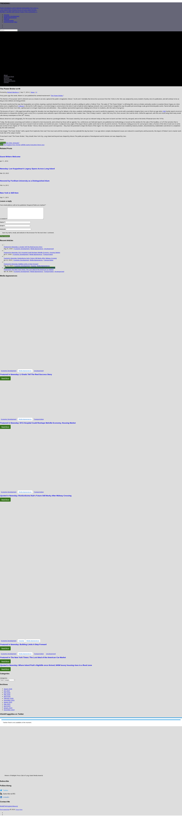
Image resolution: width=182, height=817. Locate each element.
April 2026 (7, 696)
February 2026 (8, 698)
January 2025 (8, 708)
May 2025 (7, 704)
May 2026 (7, 694)
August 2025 (8, 702)
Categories (3, 678)
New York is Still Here (9, 193)
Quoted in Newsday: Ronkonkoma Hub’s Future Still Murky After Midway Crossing (30, 258)
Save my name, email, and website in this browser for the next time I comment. (28, 233)
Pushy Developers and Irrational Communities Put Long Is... (19, 8)
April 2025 (7, 706)
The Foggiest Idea (4, 809)
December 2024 (9, 710)
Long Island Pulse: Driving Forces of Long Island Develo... (18, 10)
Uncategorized (49, 249)
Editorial (6, 19)
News (33, 92)
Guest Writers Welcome (10, 157)
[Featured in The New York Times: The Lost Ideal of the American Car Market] (29, 268)
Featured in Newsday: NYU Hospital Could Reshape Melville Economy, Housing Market (32, 252)
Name (2, 222)
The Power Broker (57, 95)
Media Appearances (10, 18)
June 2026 (7, 693)
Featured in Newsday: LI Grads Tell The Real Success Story (23, 247)
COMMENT (3, 219)
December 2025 (9, 700)
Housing (6, 15)
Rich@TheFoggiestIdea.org (9, 806)
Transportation (9, 20)
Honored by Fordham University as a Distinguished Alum (24, 181)
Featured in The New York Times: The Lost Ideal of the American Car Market (29, 269)
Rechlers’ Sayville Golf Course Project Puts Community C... (19, 12)
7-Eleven (21, 106)
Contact (6, 82)
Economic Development (11, 16)
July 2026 (7, 691)
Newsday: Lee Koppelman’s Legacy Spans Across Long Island (27, 169)
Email (2, 226)
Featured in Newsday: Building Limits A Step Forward (21, 264)
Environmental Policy (10, 22)
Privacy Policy (19, 809)
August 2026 (8, 689)
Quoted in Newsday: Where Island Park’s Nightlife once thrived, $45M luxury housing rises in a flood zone (46, 665)
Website (2, 229)
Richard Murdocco (13, 92)
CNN (164, 111)
